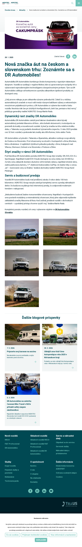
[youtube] (51, 491)
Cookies (59, 477)
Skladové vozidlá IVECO (39, 440)
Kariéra (33, 466)
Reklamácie (9, 477)
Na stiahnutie (35, 478)
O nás (32, 470)
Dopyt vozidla (10, 466)
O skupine (34, 474)
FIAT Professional (12, 444)
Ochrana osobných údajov (66, 473)
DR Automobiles (11, 448)
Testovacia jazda (12, 481)
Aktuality (22, 10)
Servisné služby (62, 446)
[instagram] (37, 491)
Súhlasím (41, 540)
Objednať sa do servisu (65, 442)
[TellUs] (69, 504)
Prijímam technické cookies (34, 535)
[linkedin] (44, 491)
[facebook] (30, 491)
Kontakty (33, 482)
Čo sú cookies (12, 535)
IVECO (7, 440)
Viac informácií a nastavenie (63, 535)
